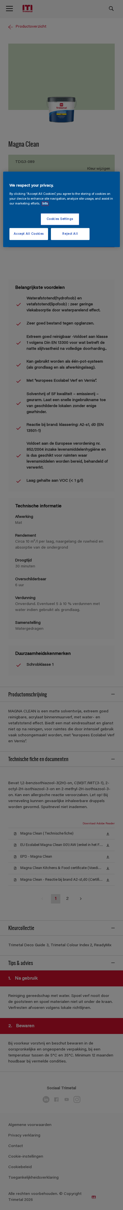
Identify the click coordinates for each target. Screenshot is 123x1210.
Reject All (70, 233)
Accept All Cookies (29, 233)
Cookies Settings (60, 219)
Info (45, 203)
